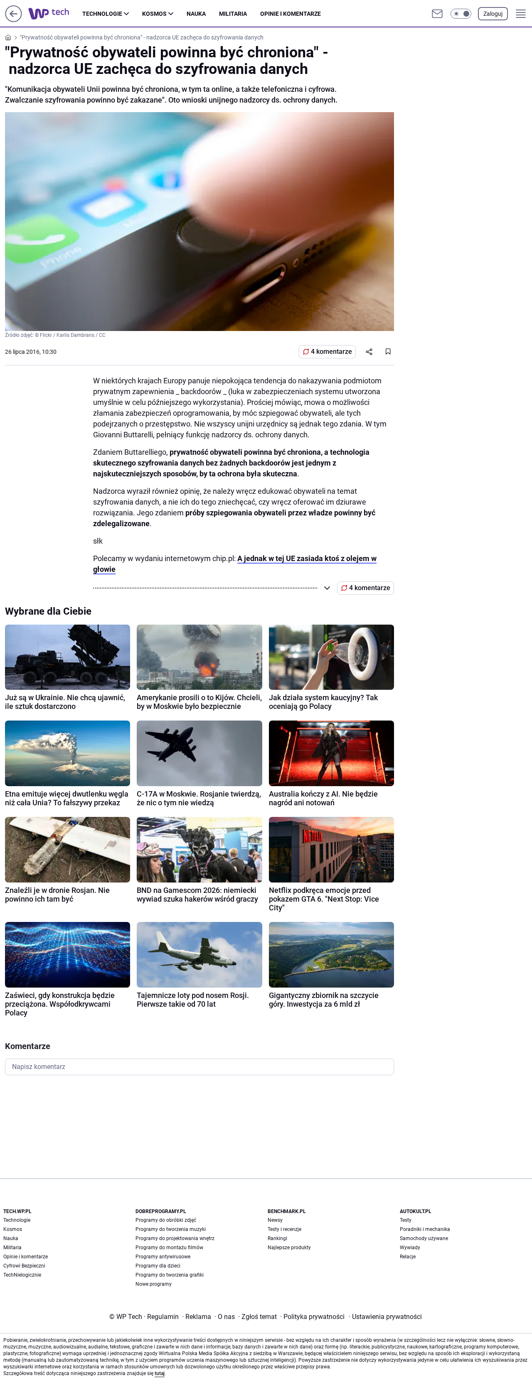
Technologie (102, 13)
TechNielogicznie (22, 1275)
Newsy (275, 1220)
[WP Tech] (55, 13)
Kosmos (154, 13)
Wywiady (410, 1247)
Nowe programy (153, 1284)
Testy (405, 1220)
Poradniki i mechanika (425, 1229)
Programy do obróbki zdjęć (165, 1220)
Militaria (233, 13)
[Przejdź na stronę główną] (13, 20)
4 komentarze (331, 351)
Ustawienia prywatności (385, 1317)
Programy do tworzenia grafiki (169, 1275)
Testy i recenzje (284, 1229)
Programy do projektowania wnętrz (174, 1238)
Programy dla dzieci (157, 1266)
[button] (461, 14)
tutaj (160, 1373)
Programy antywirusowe (162, 1257)
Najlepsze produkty (289, 1247)
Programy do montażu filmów (169, 1247)
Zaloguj (492, 13)
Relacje (408, 1257)
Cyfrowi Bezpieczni (24, 1266)
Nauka (196, 13)
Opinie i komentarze (290, 13)
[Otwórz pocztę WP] (437, 13)
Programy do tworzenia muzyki (170, 1229)
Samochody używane (424, 1238)
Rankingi (277, 1238)
